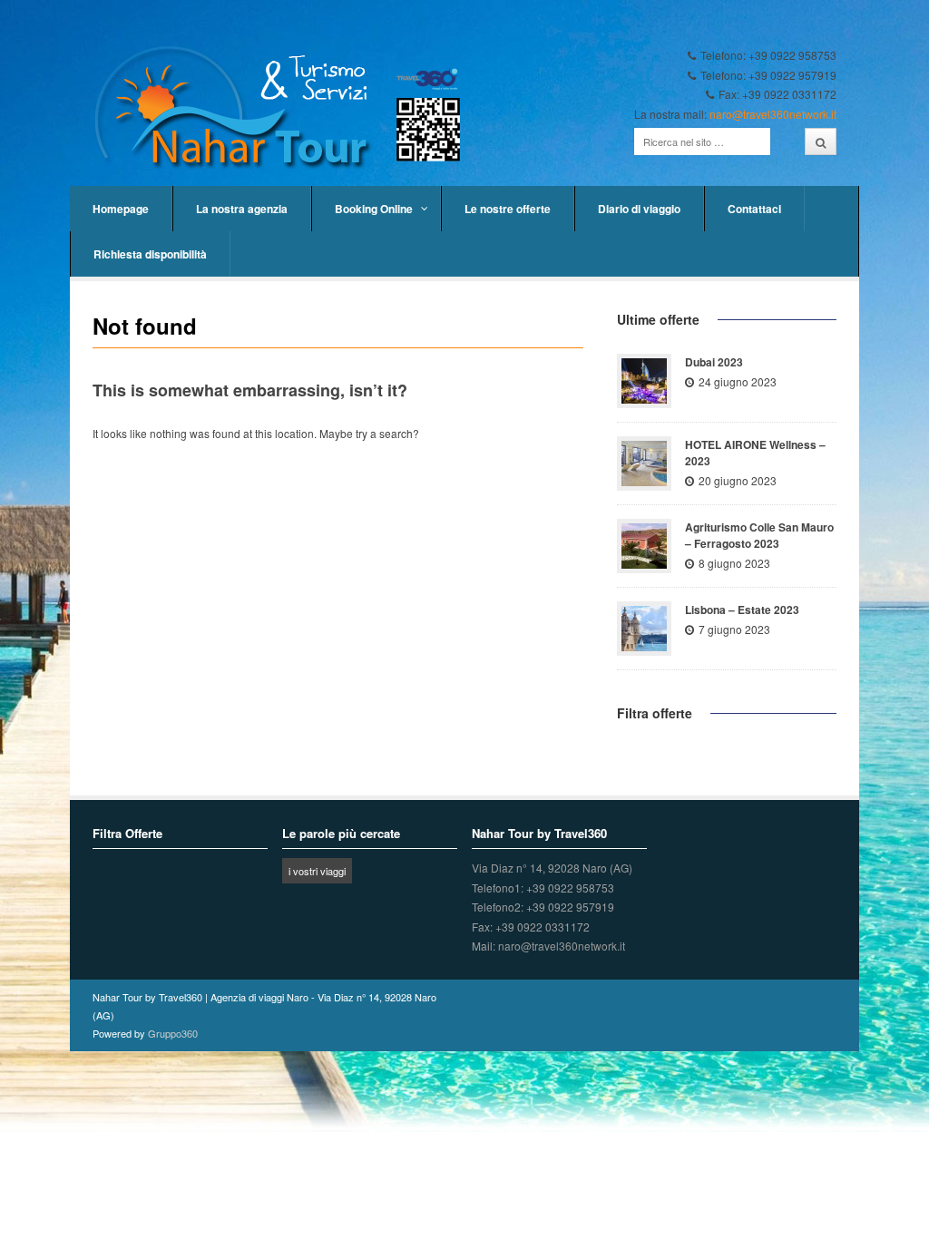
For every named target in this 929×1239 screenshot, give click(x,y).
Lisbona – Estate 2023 (742, 609)
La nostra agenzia (242, 208)
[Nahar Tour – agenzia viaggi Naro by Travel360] (287, 108)
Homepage (121, 208)
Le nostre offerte (507, 208)
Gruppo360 (173, 1033)
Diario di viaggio (639, 208)
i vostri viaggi (317, 870)
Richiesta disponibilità (150, 254)
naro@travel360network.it (772, 114)
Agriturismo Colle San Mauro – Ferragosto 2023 (759, 535)
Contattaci (754, 208)
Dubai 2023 (714, 362)
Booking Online (374, 208)
